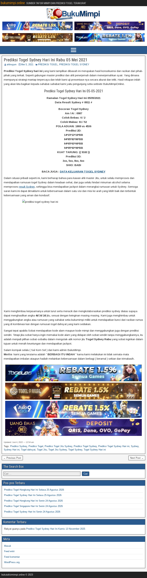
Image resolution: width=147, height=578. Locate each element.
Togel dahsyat (28, 449)
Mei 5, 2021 (27, 64)
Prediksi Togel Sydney (85, 446)
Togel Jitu (42, 449)
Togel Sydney (75, 449)
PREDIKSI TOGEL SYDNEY (74, 64)
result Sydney (27, 186)
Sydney (135, 446)
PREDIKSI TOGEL (48, 64)
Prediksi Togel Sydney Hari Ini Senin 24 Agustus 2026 (32, 511)
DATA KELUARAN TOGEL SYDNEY (82, 171)
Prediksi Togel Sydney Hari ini (113, 446)
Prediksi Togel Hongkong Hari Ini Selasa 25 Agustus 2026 (34, 489)
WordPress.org (12, 562)
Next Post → (137, 458)
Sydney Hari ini (12, 449)
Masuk (7, 546)
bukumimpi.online (13, 3)
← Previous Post (12, 458)
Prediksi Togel (36, 446)
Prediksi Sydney (18, 446)
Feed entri (9, 551)
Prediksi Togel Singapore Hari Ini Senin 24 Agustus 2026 (33, 506)
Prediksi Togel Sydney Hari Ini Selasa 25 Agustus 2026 (32, 495)
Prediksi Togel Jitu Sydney (58, 446)
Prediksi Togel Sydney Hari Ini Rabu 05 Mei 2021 (45, 59)
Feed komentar (12, 557)
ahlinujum (11, 64)
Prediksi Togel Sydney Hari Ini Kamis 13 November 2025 (55, 528)
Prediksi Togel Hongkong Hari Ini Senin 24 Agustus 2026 (33, 500)
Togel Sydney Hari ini (95, 449)
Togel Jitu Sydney (57, 449)
